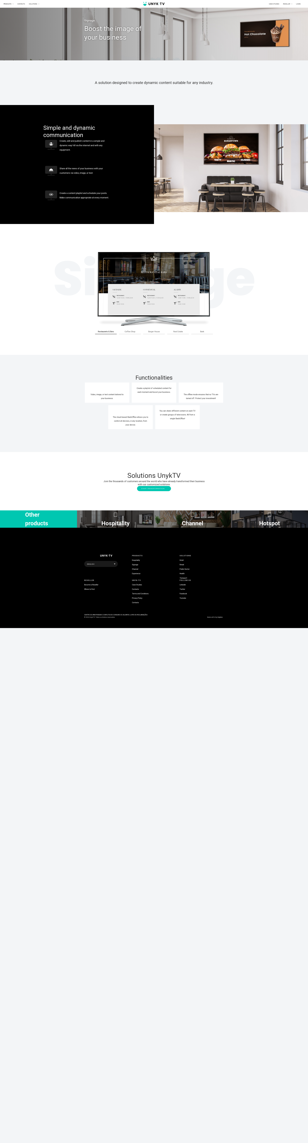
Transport (183, 578)
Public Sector (185, 569)
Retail (182, 565)
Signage (135, 565)
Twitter (182, 589)
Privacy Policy (137, 598)
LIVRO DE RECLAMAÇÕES (138, 615)
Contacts (135, 589)
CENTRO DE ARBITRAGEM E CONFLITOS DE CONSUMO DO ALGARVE (106, 615)
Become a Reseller (91, 585)
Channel (135, 569)
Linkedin (183, 585)
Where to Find (89, 589)
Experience (136, 574)
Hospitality (136, 560)
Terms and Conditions (140, 594)
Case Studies (137, 585)
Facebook (183, 594)
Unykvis (220, 617)
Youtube (183, 598)
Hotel (182, 560)
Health (182, 574)
